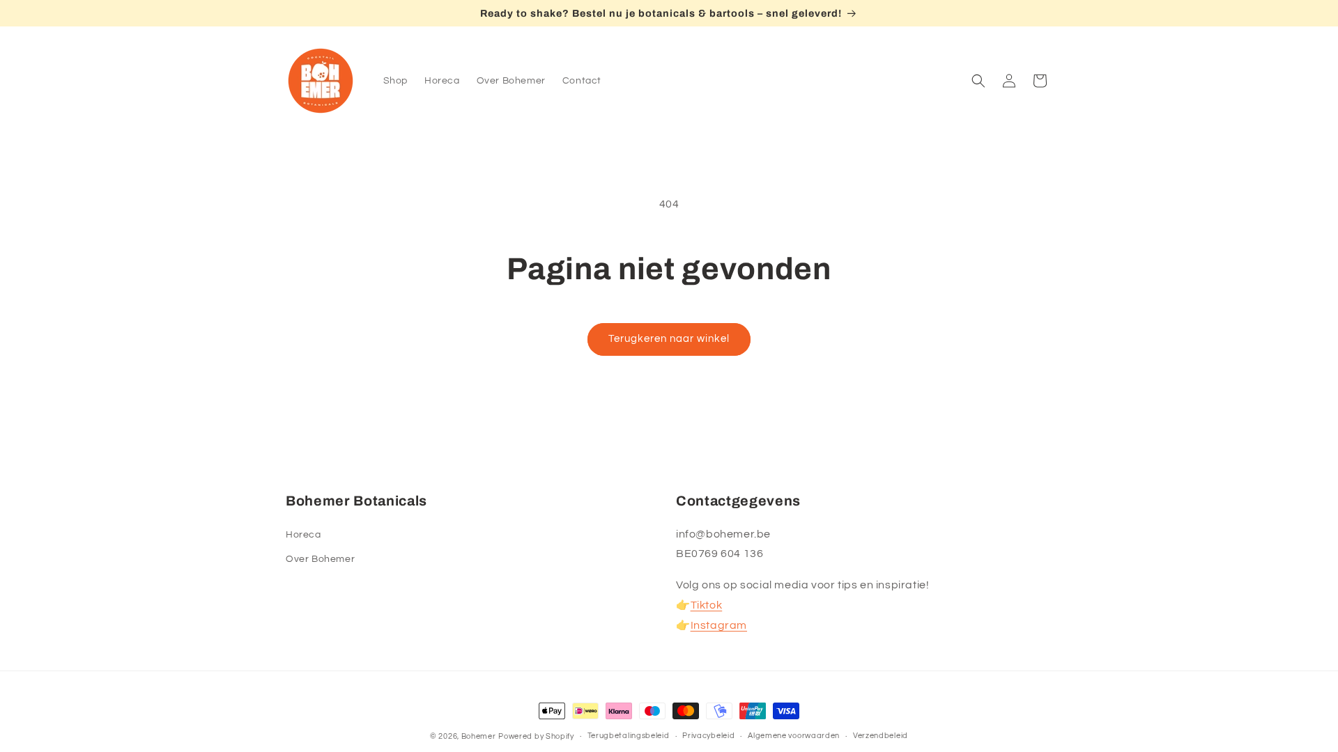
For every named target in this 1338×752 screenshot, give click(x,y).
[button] (978, 80)
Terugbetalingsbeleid (628, 735)
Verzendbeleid (880, 735)
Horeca (303, 535)
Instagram (719, 625)
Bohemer (478, 736)
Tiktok (707, 605)
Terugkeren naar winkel (669, 339)
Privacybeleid (708, 735)
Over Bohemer (320, 559)
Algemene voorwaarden (794, 735)
